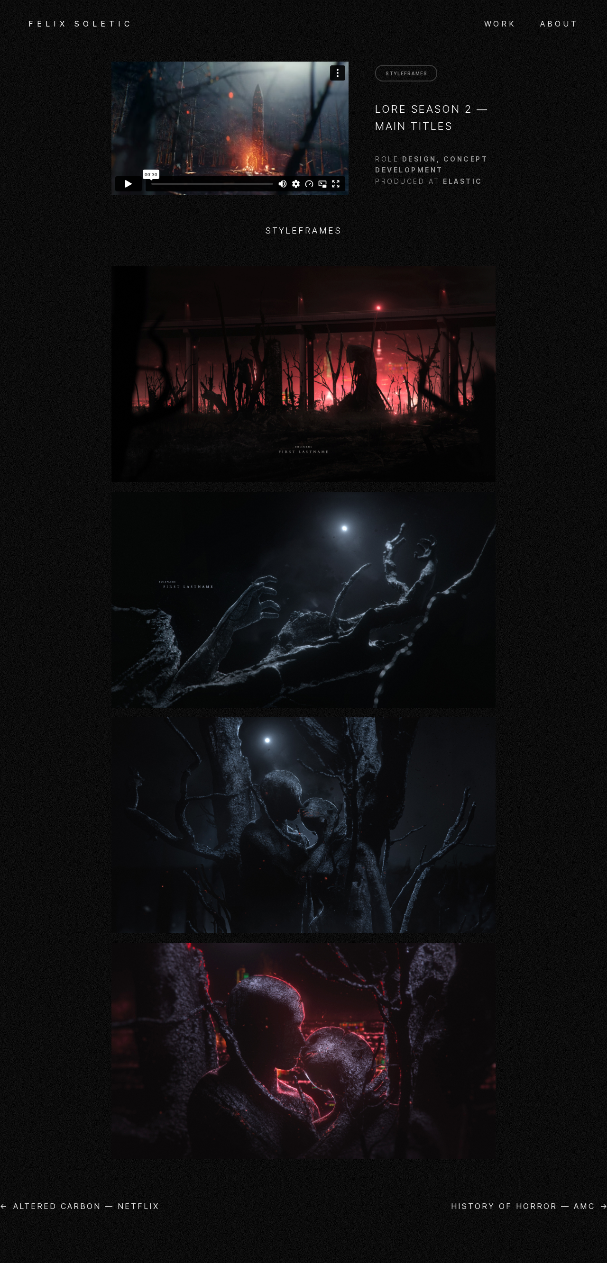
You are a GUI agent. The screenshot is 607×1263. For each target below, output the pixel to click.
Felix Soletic (80, 23)
